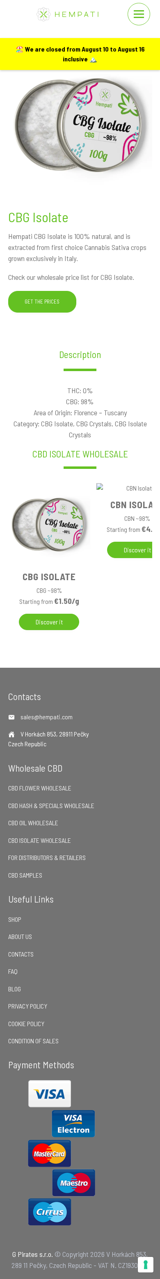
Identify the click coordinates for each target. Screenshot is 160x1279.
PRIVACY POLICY (27, 1006)
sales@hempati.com (47, 717)
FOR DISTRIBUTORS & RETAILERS (47, 857)
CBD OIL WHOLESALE (33, 822)
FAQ (13, 971)
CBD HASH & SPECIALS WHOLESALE (51, 805)
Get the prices (42, 301)
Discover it (49, 622)
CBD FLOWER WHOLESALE (39, 788)
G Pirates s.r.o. (32, 1254)
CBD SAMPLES (25, 875)
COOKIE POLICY (26, 1023)
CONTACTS (21, 954)
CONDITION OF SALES (33, 1041)
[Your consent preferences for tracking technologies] (145, 1264)
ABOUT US (20, 936)
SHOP (14, 919)
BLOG (14, 989)
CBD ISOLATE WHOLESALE (80, 453)
